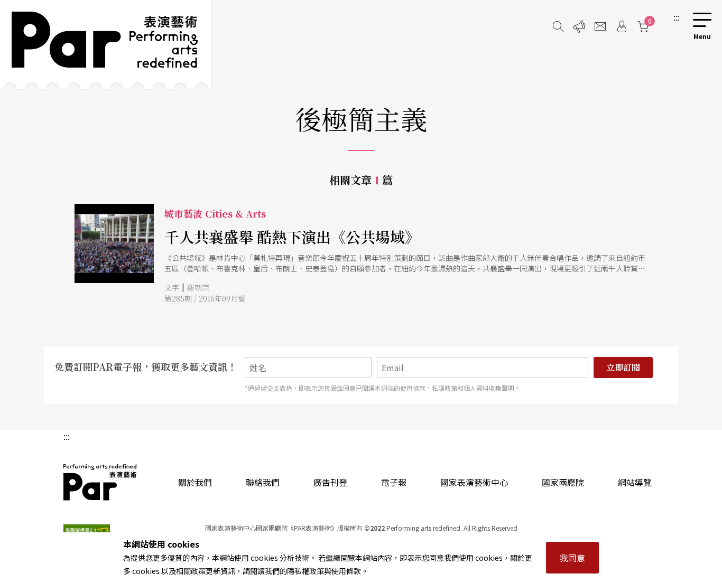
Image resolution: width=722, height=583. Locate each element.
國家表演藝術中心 (474, 482)
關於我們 (195, 482)
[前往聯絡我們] (600, 26)
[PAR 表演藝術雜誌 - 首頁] (105, 44)
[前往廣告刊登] (579, 26)
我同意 (572, 557)
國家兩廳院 (563, 482)
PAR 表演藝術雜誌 (100, 482)
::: (676, 17)
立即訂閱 (623, 367)
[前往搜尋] (558, 26)
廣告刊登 (330, 482)
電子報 (393, 482)
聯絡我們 (263, 482)
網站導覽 (635, 482)
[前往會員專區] (621, 26)
